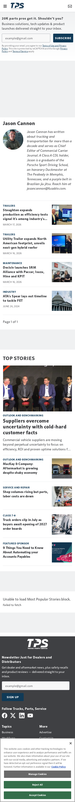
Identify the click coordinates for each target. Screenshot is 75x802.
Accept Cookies (37, 795)
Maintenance (12, 263)
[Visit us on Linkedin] (22, 715)
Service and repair (16, 487)
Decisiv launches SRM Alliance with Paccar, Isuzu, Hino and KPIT (23, 272)
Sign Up (13, 697)
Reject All (37, 784)
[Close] (71, 743)
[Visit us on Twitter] (13, 715)
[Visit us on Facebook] (4, 715)
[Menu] (5, 5)
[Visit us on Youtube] (30, 715)
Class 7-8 (9, 515)
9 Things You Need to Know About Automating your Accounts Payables (23, 552)
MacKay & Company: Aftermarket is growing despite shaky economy (20, 468)
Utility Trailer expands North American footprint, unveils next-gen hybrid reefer (25, 243)
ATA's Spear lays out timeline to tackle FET (25, 298)
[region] (37, 770)
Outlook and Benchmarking (23, 415)
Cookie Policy (58, 766)
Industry (9, 291)
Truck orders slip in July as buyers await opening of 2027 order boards (25, 524)
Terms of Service (20, 51)
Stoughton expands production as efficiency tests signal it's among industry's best (25, 214)
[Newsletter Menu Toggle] (70, 5)
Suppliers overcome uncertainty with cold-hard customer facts (34, 427)
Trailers (9, 205)
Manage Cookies (37, 774)
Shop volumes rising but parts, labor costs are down (25, 494)
